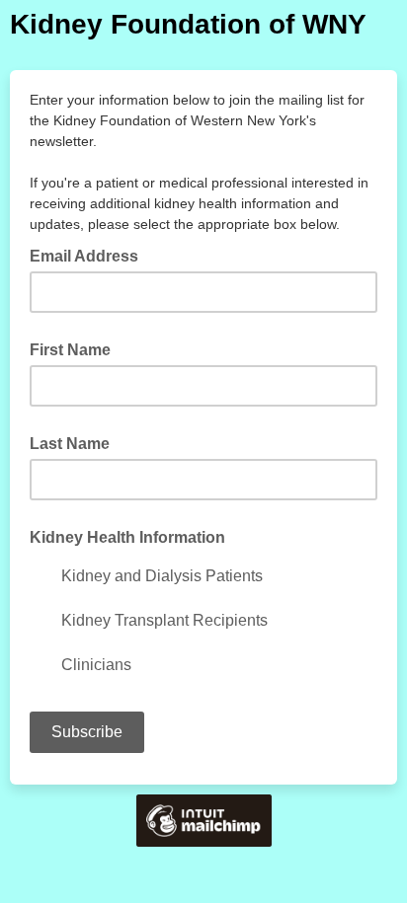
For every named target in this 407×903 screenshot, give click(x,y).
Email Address (90, 254)
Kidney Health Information (127, 537)
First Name (70, 349)
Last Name (70, 443)
